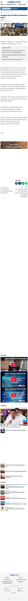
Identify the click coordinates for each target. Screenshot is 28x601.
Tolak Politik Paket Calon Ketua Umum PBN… (15, 509)
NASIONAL (21, 484)
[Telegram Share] (22, 183)
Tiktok (14, 592)
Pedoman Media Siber (21, 579)
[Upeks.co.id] (14, 2)
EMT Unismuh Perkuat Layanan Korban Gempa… (15, 493)
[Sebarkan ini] (16, 183)
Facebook (8, 588)
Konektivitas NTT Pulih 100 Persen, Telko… (16, 504)
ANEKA (7, 484)
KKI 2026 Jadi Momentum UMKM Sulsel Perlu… (15, 487)
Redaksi (7, 577)
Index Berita (20, 581)
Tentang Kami (7, 579)
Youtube (21, 590)
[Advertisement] (14, 164)
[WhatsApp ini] (26, 183)
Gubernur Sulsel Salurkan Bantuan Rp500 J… (16, 431)
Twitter (21, 588)
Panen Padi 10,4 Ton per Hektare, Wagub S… (16, 471)
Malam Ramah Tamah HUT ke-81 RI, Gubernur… (14, 476)
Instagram (8, 590)
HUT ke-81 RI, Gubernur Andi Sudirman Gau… (15, 465)
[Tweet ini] (19, 183)
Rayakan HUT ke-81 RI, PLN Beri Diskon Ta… (16, 498)
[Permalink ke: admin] (2, 20)
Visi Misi (20, 577)
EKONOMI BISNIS (11, 484)
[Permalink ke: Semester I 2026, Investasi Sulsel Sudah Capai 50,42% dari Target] (14, 416)
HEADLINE (17, 484)
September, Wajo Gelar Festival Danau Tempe (12, 59)
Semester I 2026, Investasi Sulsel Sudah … (11, 427)
